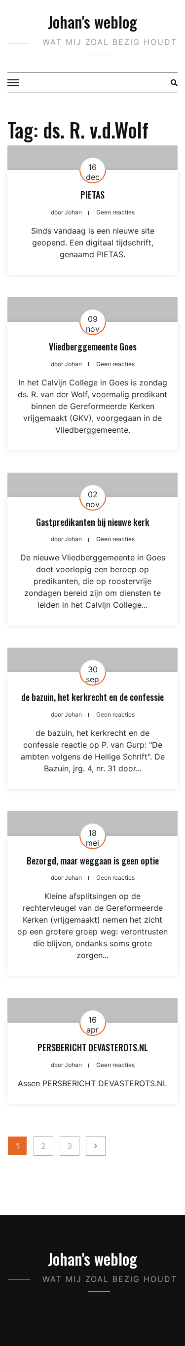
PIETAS (92, 194)
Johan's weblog (92, 21)
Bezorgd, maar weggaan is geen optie (93, 860)
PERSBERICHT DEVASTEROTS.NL (92, 1047)
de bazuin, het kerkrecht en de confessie (92, 696)
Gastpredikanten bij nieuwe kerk (92, 522)
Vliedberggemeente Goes (93, 346)
